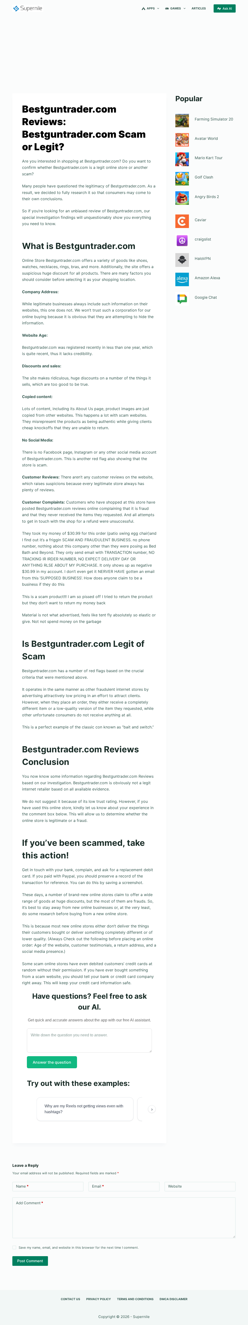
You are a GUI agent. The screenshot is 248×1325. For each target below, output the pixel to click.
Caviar (200, 220)
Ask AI (227, 8)
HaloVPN (203, 258)
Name (22, 1186)
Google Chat (206, 297)
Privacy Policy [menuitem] (98, 1299)
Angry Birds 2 (207, 196)
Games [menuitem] (175, 8)
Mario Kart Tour (209, 158)
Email (98, 1186)
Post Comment (30, 1261)
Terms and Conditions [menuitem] (135, 1299)
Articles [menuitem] (199, 8)
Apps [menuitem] (151, 8)
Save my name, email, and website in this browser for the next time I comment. (79, 1247)
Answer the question (52, 1062)
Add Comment (29, 1203)
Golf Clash (204, 177)
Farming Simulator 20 (214, 119)
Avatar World (206, 138)
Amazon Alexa (207, 278)
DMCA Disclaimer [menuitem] (173, 1299)
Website (175, 1186)
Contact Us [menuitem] (70, 1299)
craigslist (203, 239)
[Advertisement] (124, 52)
